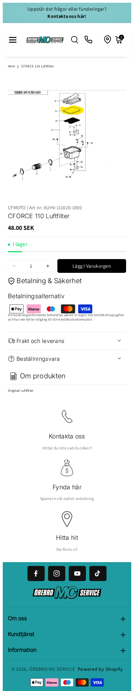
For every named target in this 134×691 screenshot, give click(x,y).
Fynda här (67, 487)
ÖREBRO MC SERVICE (52, 669)
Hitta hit (67, 537)
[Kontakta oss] (88, 39)
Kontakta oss (67, 436)
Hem (11, 66)
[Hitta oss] (107, 39)
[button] (12, 39)
